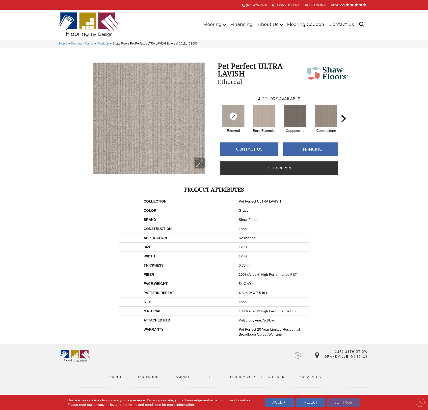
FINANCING (317, 5)
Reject (311, 402)
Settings (343, 402)
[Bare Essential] (264, 116)
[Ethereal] (233, 116)
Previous (215, 111)
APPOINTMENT (287, 5)
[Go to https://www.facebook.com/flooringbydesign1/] (298, 355)
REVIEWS (338, 5)
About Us (268, 24)
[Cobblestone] (326, 116)
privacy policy (103, 405)
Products (103, 43)
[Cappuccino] (295, 116)
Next (343, 111)
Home (63, 43)
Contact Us (341, 24)
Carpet (89, 43)
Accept (279, 402)
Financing (241, 24)
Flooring (212, 24)
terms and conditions (144, 405)
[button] (225, 24)
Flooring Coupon (305, 24)
